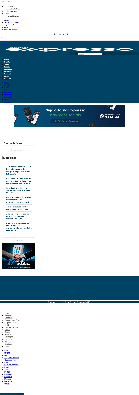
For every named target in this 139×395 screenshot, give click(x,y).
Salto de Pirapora (12, 16)
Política (7, 76)
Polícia (7, 67)
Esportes (8, 71)
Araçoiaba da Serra (13, 9)
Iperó (8, 14)
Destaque (8, 344)
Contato (7, 78)
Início (6, 59)
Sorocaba (9, 6)
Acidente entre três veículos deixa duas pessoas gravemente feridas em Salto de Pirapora (19, 227)
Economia (8, 69)
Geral (7, 346)
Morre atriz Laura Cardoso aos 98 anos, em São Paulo (17, 208)
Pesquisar (74, 54)
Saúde (6, 64)
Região (7, 62)
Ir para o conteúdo (7, 1)
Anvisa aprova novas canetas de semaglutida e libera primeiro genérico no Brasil (18, 199)
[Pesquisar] (103, 54)
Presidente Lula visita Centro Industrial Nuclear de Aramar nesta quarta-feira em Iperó (18, 180)
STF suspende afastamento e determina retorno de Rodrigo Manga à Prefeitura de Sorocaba (18, 170)
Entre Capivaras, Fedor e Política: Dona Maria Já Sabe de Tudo (18, 190)
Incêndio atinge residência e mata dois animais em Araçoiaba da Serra (18, 216)
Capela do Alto (11, 11)
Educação (8, 74)
